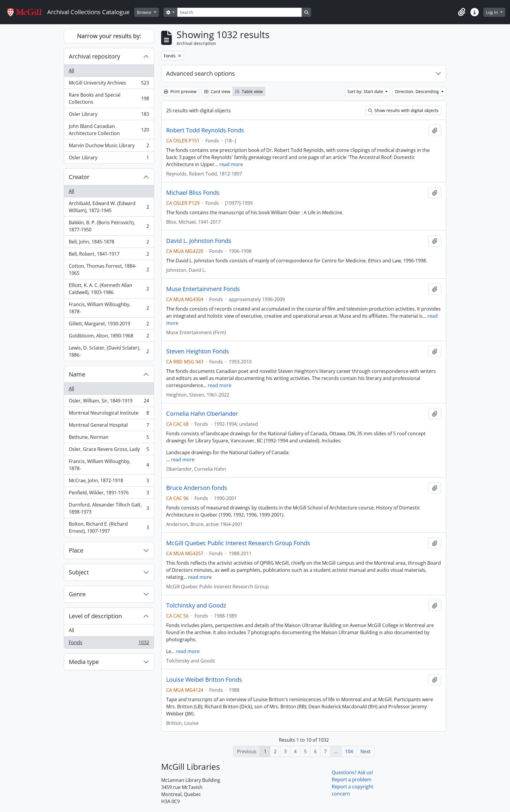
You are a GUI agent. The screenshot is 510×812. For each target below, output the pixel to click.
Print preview (183, 91)
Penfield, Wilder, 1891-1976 (108, 494)
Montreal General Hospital (108, 426)
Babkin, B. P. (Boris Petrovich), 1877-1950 (108, 226)
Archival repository (94, 56)
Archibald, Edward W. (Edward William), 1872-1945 (108, 207)
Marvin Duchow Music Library (108, 147)
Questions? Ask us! (352, 772)
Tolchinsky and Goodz (196, 605)
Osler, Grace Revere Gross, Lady (108, 450)
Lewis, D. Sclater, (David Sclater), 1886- (108, 351)
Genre (77, 594)
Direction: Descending (417, 91)
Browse (145, 12)
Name (77, 374)
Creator (79, 177)
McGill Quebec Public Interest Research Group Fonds (238, 543)
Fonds (108, 643)
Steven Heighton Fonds (197, 351)
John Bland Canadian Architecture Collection (108, 130)
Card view (220, 91)
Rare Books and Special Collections (108, 98)
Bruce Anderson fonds (196, 487)
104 (349, 751)
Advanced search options (200, 73)
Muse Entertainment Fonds (203, 289)
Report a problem (351, 779)
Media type (84, 662)
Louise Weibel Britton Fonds (204, 679)
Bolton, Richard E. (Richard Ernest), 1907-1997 (108, 527)
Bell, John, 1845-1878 (108, 243)
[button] (461, 12)
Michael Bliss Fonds (193, 192)
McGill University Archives (108, 84)
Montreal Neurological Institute (108, 414)
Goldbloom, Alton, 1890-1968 (108, 337)
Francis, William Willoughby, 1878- (108, 308)
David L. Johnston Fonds (198, 240)
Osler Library (108, 115)
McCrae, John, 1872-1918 (108, 482)
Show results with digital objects (406, 110)
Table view (252, 91)
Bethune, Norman (108, 438)
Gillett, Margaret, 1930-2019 (108, 325)
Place (76, 550)
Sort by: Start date (365, 91)
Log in (492, 12)
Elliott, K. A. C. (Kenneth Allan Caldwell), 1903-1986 (108, 288)
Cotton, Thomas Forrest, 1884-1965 (108, 269)
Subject (79, 572)
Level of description (95, 616)
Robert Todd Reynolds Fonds (205, 130)
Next (365, 751)
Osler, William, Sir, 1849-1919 (108, 402)
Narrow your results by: (109, 36)
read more (231, 164)
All (71, 70)
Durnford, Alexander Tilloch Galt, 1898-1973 (108, 508)
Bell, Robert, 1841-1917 (108, 255)
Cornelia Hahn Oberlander (202, 413)
